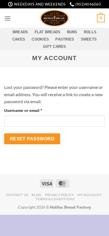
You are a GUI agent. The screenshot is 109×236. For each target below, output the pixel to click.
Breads (20, 32)
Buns (72, 32)
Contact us (17, 195)
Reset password (32, 138)
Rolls (90, 32)
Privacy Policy (59, 195)
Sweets (89, 39)
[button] (7, 18)
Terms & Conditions (55, 199)
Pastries (64, 39)
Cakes (18, 39)
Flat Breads (48, 32)
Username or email (31, 110)
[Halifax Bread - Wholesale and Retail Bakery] (54, 18)
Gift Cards (54, 46)
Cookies (40, 39)
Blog (36, 195)
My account (89, 195)
